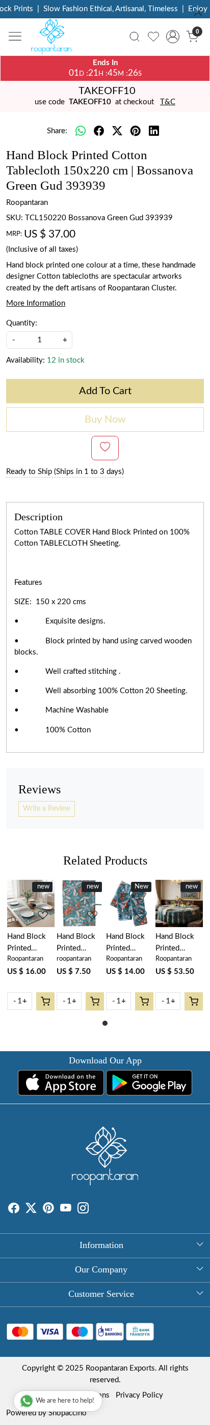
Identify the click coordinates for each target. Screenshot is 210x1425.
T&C (167, 102)
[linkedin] (154, 131)
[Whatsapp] (80, 131)
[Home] (54, 39)
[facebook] (99, 131)
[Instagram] (83, 1209)
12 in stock (66, 360)
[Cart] (45, 1001)
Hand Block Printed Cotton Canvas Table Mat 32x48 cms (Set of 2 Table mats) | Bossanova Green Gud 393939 (29, 943)
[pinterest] (135, 131)
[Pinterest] (48, 1209)
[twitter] (117, 131)
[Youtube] (65, 1209)
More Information (35, 303)
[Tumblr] (95, 1209)
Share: (57, 131)
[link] (134, 37)
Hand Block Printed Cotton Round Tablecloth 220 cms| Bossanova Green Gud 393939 (178, 943)
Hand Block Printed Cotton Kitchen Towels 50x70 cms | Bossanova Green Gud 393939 (77, 943)
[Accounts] (173, 36)
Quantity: (21, 323)
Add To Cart (105, 391)
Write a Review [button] (46, 808)
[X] (31, 1209)
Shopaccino (67, 1413)
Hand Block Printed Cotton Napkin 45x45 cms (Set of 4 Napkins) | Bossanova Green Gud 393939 (129, 943)
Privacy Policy (139, 1395)
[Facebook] (13, 1209)
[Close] (198, 12)
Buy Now (105, 419)
